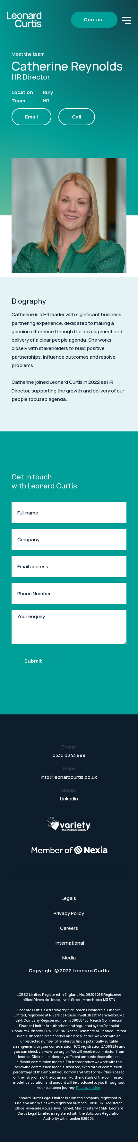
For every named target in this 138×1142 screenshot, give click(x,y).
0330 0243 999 (69, 755)
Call (76, 116)
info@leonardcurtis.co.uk (69, 777)
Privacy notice (88, 1087)
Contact (94, 19)
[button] (126, 19)
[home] (24, 19)
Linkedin (69, 798)
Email (31, 116)
